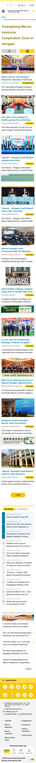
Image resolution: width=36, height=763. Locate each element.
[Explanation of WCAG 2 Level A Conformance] (31, 759)
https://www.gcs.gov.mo (13, 709)
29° (23, 5)
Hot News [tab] (8, 509)
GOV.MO (8, 721)
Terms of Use (27, 735)
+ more (30, 669)
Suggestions (27, 721)
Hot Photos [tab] (23, 509)
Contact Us (26, 725)
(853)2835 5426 (26, 714)
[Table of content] (3, 11)
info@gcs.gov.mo (12, 711)
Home (4, 17)
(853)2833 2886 (10, 714)
